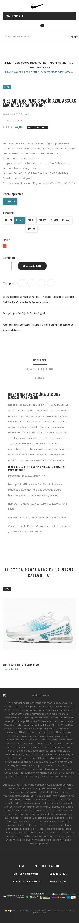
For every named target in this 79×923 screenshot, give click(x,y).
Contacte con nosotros (26, 881)
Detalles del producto (39, 369)
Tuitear (31, 283)
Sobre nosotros (57, 873)
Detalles (50, 647)
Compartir (21, 283)
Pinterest (51, 283)
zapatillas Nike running (48, 765)
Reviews (39, 377)
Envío (22, 865)
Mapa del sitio (58, 881)
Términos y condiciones (25, 873)
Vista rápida (39, 647)
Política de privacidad (47, 865)
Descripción (40, 360)
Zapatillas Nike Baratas (38, 910)
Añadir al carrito (32, 265)
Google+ (41, 283)
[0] (38, 25)
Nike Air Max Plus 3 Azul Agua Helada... (22, 665)
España (12, 910)
